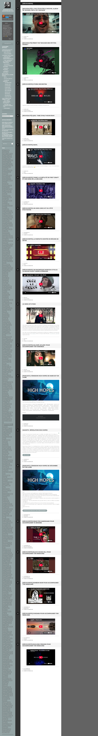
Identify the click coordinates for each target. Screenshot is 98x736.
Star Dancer (9, 660)
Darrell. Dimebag (5, 274)
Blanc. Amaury (5, 219)
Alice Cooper (4, 163)
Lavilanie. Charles (5, 460)
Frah (9, 353)
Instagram (8, 417)
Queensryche (4, 591)
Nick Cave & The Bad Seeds (6, 549)
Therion (4, 680)
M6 (8, 495)
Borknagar (4, 229)
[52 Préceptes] (8, 82)
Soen (10, 648)
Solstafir (7, 650)
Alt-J (7, 165)
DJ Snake (8, 306)
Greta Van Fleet (5, 375)
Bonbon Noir (26, 608)
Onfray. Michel (5, 566)
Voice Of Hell (4, 710)
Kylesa (6, 448)
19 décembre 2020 (27, 514)
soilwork (4, 650)
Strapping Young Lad (6, 663)
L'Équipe (4, 450)
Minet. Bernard (10, 527)
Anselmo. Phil (5, 172)
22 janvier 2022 (26, 201)
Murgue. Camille (9, 539)
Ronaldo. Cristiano (5, 616)
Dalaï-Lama (10, 269)
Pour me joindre (7, 53)
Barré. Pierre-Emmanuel (6, 195)
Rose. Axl (10, 616)
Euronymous (7, 331)
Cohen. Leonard (5, 256)
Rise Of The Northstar (6, 608)
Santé (7, 623)
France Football (5, 355)
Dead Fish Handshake (6, 284)
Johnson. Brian (5, 426)
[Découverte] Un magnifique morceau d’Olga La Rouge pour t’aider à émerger (39, 270)
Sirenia (4, 641)
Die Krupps (6, 301)
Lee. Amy (9, 468)
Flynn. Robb (9, 346)
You (9, 725)
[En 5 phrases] (8, 90)
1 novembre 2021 (27, 232)
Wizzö (7, 725)
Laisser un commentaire (28, 111)
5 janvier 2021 (26, 459)
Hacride (10, 385)
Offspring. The (7, 561)
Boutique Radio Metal (6, 232)
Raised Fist (10, 594)
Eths (3, 331)
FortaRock (10, 350)
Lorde (10, 490)
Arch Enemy (4, 177)
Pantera (4, 569)
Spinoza (4, 656)
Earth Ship (4, 323)
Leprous (4, 473)
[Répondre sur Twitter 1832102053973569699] (3, 39)
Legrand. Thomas (5, 470)
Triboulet (4, 692)
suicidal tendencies (5, 668)
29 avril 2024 (26, 36)
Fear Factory (7, 343)
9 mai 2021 (25, 297)
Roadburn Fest (5, 609)
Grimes (9, 375)
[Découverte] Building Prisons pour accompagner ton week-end (36, 645)
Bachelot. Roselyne (8, 190)
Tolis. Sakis (4, 688)
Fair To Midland (5, 340)
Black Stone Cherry (5, 217)
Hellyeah (4, 405)
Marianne (7, 507)
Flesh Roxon (4, 346)
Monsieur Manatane (9, 532)
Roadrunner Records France (7, 611)
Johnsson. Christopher (6, 428)
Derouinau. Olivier (5, 296)
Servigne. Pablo (5, 628)
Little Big (4, 485)
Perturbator (4, 576)
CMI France (4, 254)
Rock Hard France (5, 614)
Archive (9, 177)
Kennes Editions (5, 441)
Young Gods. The (5, 727)
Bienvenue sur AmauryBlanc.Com (8, 10)
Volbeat (8, 710)
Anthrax (9, 172)
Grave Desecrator (5, 373)
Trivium (7, 692)
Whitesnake (9, 717)
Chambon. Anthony (6, 249)
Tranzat (10, 690)
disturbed (4, 306)
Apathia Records (5, 173)
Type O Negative (5, 695)
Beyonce (4, 212)
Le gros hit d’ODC (29, 304)
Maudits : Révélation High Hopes (35, 430)
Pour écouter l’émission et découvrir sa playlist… (34, 510)
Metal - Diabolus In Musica (6, 520)
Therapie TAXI (5, 678)
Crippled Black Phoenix (6, 264)
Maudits (8, 512)
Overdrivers (4, 567)
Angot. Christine (5, 170)
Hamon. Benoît (5, 392)
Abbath (6, 155)
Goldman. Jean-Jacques (6, 368)
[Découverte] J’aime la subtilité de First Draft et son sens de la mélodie (40, 178)
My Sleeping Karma (5, 542)
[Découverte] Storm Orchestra (34, 84)
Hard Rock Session (5, 397)
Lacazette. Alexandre (6, 453)
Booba (7, 227)
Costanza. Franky (5, 261)
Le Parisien (4, 465)
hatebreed (10, 397)
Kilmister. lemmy (5, 443)
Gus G (3, 383)
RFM (3, 606)
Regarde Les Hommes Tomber (7, 601)
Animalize (10, 170)
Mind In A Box (5, 527)
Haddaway (4, 387)
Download (4, 308)
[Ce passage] (7, 85)
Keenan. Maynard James (6, 440)
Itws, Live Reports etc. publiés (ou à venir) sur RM (7, 61)
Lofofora (4, 487)
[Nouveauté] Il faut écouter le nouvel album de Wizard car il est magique (40, 9)
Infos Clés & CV (7, 52)
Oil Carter (4, 562)
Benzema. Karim (9, 205)
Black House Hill (9, 215)
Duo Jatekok (4, 311)
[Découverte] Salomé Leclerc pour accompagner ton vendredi (36, 345)
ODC (3, 561)
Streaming (4, 665)
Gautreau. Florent (5, 358)
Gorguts (11, 370)
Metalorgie (8, 525)
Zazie (6, 730)
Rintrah (6, 606)
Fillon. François (5, 345)
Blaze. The (9, 219)
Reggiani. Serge (5, 603)
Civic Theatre (4, 252)
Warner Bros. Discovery (6, 715)
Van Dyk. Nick (5, 700)
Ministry (4, 529)
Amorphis (10, 165)
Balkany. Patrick (8, 192)
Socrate (7, 648)
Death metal (4, 286)
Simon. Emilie (5, 638)
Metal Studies (10, 522)
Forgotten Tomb (5, 350)
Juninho (4, 433)
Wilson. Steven (5, 720)
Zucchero (7, 732)
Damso (4, 271)
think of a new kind (9, 680)
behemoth (4, 205)
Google (4, 370)
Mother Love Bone (5, 537)
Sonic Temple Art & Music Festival (7, 651)
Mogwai (10, 529)
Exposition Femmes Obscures (7, 336)
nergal (10, 544)
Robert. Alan (4, 613)
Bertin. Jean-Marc (5, 210)
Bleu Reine (4, 222)
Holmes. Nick (8, 407)
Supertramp (4, 670)
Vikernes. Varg (5, 707)
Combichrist (4, 257)
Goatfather (4, 363)
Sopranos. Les (5, 653)
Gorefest (7, 370)
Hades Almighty (9, 387)
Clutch (9, 252)
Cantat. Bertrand (5, 242)
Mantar (4, 505)
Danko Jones (8, 271)
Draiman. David (9, 308)
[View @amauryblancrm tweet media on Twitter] (7, 36)
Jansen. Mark (9, 420)
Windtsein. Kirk (5, 722)
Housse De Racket (5, 410)
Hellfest (8, 402)
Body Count (4, 224)
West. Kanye (4, 717)
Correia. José (9, 259)
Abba (3, 155)
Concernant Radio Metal (7, 55)
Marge (3, 507)
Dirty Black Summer (6, 304)
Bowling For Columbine (6, 234)
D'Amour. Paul (5, 269)
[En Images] (7, 93)
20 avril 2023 (26, 138)
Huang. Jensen (5, 412)
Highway (4, 407)
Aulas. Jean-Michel (5, 185)
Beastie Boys (9, 200)
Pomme (10, 581)
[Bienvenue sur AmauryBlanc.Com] (7, 5)
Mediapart (9, 515)
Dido (3, 301)
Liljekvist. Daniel (5, 478)
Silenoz (4, 636)
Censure (4, 247)
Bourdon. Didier (9, 229)
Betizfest (10, 210)
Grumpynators (5, 380)
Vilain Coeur (10, 707)
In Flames (10, 415)
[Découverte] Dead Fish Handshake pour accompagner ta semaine (38, 522)
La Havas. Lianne (8, 450)
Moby (7, 529)
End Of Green (5, 328)
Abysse (10, 155)
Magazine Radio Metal (6, 502)
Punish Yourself (5, 589)
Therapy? (9, 678)
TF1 (7, 675)
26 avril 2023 (26, 109)
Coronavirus (4, 259)
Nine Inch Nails (9, 552)
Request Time (5, 604)
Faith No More (10, 340)
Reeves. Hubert (10, 599)
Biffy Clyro (7, 212)
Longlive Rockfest (5, 490)
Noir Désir (10, 554)
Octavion (8, 559)
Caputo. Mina (10, 244)
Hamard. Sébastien (5, 390)
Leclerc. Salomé (5, 468)
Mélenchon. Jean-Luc (6, 519)
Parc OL (4, 571)
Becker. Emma (5, 202)
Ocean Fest (9, 557)
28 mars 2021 (26, 423)
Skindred (4, 643)
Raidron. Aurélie (5, 594)
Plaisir (3, 579)
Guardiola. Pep (5, 382)
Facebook (8, 338)
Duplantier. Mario (5, 313)
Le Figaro (8, 463)
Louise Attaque (5, 492)
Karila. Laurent (9, 436)
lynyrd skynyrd (5, 495)
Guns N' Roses (10, 382)
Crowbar (9, 266)
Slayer (3, 646)
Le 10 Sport (10, 460)
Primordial (7, 586)
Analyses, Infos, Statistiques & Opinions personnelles (8, 57)
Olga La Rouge (9, 562)
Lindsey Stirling (5, 482)
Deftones (4, 289)
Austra (10, 185)
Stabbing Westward (5, 658)
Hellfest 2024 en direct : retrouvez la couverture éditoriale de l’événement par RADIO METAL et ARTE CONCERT (7, 134)
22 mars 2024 (26, 77)
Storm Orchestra (27, 110)
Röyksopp (4, 621)
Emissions (7, 326)
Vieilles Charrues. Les (9, 705)
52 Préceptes (4, 153)
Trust (11, 692)
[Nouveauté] (8, 95)
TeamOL (9, 673)
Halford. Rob (10, 388)
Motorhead (4, 539)
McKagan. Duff (5, 515)
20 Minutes (7, 150)
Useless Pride (4, 698)
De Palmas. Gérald (5, 279)
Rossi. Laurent (10, 618)
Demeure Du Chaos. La (6, 294)
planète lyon (7, 579)
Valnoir (9, 698)
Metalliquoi (4, 525)
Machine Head (5, 497)
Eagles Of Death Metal (6, 321)
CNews (8, 254)
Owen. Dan (9, 567)
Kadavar (7, 435)
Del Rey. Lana (5, 291)
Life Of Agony (5, 477)
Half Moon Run (5, 388)
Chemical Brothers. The (6, 251)
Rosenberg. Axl (5, 618)
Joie (11, 428)
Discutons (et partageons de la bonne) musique (7, 74)
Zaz (3, 730)
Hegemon (4, 402)
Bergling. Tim (5, 207)
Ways (11, 715)
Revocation (9, 604)
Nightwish (4, 552)
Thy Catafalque (5, 685)
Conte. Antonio (10, 257)
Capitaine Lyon (5, 244)
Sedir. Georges (5, 626)
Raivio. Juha (4, 596)
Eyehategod (4, 338)
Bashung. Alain (5, 197)
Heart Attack (4, 400)
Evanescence (8, 333)
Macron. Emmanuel (5, 500)
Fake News (4, 341)
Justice (4, 435)
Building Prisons (10, 237)
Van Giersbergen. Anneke (6, 702)
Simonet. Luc (10, 638)
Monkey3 (4, 532)
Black (3, 214)
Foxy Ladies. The (5, 353)
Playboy (4, 581)
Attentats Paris (10, 180)
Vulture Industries (5, 712)
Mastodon (9, 510)
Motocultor (10, 537)
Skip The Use (8, 643)
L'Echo (10, 448)
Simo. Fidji (7, 636)
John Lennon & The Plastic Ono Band (7, 424)
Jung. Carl (9, 431)
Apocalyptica (4, 175)
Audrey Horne (5, 182)
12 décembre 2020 (27, 576)
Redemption (4, 599)
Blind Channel (9, 222)
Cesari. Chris (8, 247)
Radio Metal (9, 591)
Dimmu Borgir (9, 303)
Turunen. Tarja (5, 693)
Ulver (8, 697)
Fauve (3, 343)
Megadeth (4, 517)
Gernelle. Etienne (5, 360)
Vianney (4, 705)
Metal (5, 77)
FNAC (3, 348)
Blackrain (10, 217)
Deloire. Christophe (5, 293)
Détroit (11, 299)
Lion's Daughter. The (6, 483)
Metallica (8, 524)
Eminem (4, 326)
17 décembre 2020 (27, 545)
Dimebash (4, 303)
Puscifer (9, 589)
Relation (9, 603)
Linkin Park (10, 482)
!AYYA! (3, 150)
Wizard (4, 725)
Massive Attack (5, 510)
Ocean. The (4, 559)
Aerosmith (4, 158)
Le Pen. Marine (9, 465)
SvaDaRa (9, 670)
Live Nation (8, 485)
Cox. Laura (10, 261)
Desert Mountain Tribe (6, 299)
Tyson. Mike (10, 695)
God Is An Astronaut (6, 365)
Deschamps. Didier (5, 298)
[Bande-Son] (7, 84)
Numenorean (4, 557)
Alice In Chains (10, 163)
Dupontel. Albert (5, 318)
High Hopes (8, 405)
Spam (8, 655)
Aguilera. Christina (5, 160)
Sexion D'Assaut (5, 631)
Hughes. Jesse (10, 412)
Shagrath (9, 631)
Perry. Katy (4, 574)
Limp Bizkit (10, 478)
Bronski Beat (4, 237)
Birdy (11, 212)
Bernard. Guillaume (5, 209)
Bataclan (9, 197)
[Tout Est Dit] (8, 96)
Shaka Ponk (4, 633)
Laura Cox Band (5, 458)
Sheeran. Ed (9, 633)
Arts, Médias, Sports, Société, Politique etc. (6, 101)
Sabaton (4, 623)
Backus (4, 192)
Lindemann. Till (5, 480)
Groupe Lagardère (5, 378)
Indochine (4, 417)
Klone (3, 448)
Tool (7, 688)
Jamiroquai (4, 420)
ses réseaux (33, 333)
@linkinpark (5, 28)
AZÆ (3, 190)
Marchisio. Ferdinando (9, 505)
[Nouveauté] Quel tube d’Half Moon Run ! (38, 115)
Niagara (4, 547)
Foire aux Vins (8, 348)
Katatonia (4, 438)
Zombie (4, 732)
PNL (7, 581)
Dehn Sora (8, 289)
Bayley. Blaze (4, 200)
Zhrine (9, 730)
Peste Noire (9, 576)
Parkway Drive (8, 571)
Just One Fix (8, 433)
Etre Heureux (7, 108)
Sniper (3, 648)
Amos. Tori (4, 167)
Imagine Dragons (5, 415)
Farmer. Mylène (9, 341)
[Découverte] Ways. (30, 145)
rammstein (9, 596)
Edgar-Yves (8, 323)
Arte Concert (4, 180)
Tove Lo (10, 688)
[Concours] (7, 87)
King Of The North (5, 445)
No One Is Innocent (5, 554)
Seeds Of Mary (10, 626)
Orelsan (9, 566)
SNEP (6, 646)
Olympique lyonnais (6, 564)
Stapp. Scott (4, 660)
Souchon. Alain (10, 653)
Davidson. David (5, 276)
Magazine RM (6, 64)
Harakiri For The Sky (5, 395)
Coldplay (9, 256)
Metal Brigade (5, 522)
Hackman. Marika (5, 385)
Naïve (10, 542)
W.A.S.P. (10, 712)
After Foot (8, 158)
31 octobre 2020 (27, 637)
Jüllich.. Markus (5, 431)
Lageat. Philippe (5, 455)
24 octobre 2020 (27, 668)
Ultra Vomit (4, 697)
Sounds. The (4, 655)
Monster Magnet (5, 534)
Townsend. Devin (5, 690)
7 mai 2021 (25, 338)
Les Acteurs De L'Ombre (6, 475)
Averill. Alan (4, 187)
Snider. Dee (10, 646)
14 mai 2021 (25, 263)
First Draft (9, 345)
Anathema (8, 167)
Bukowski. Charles (5, 239)
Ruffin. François (9, 621)
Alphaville (4, 165)
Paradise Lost (8, 569)
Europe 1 (4, 333)
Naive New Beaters (5, 544)
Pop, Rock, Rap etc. (8, 78)
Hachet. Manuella (8, 383)
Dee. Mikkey (9, 286)
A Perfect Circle (10, 153)
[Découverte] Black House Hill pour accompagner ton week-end (36, 552)
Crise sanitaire (5, 266)
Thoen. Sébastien (5, 683)
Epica (8, 328)
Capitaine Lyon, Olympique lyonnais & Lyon (8, 105)
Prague (4, 584)
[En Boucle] (7, 92)
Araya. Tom (9, 175)
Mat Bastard (4, 512)
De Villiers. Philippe (5, 281)
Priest (3, 586)
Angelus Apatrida (5, 168)
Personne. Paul (9, 574)
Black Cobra (4, 215)
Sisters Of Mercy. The (9, 641)
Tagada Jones (5, 673)
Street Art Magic (9, 665)
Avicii (8, 187)
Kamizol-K (4, 436)
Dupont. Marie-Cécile (6, 316)
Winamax (9, 720)
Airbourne (10, 160)
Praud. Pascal (8, 584)
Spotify (7, 656)
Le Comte (4, 463)
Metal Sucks (4, 524)
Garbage (9, 355)
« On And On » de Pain (54, 333)
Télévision (4, 675)
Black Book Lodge (8, 214)
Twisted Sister (10, 693)
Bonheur (4, 227)
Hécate (9, 400)
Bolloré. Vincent (9, 224)
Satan (10, 623)
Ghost (10, 360)
